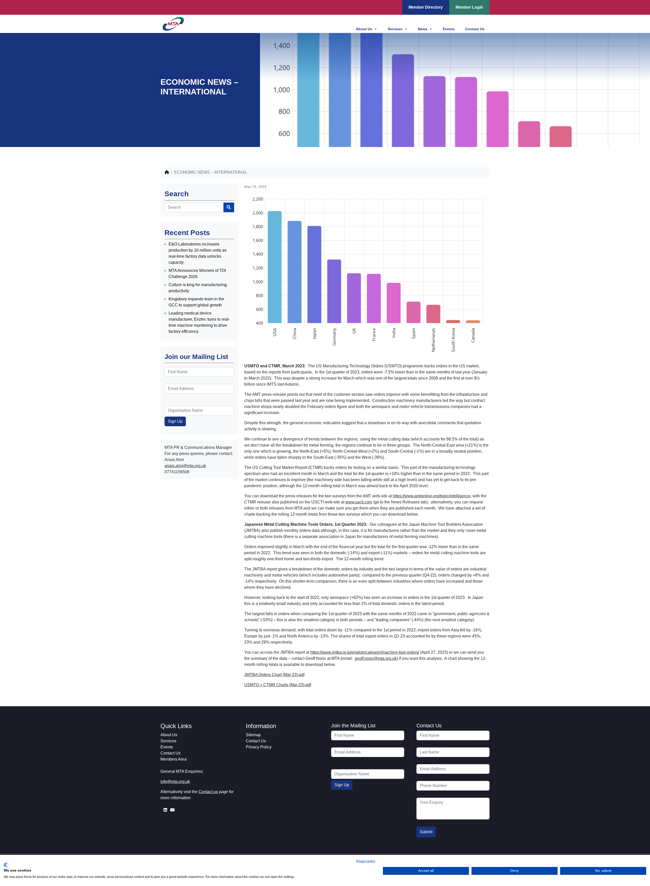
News (422, 29)
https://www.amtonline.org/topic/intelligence (431, 496)
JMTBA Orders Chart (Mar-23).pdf (274, 674)
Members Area (173, 759)
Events (449, 29)
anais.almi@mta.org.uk (185, 466)
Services (395, 29)
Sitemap (253, 735)
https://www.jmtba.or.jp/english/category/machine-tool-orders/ (364, 652)
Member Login (469, 7)
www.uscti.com (358, 502)
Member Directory (426, 7)
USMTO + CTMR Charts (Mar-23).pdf (277, 685)
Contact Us (474, 29)
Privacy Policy (258, 747)
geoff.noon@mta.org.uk (376, 658)
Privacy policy (365, 861)
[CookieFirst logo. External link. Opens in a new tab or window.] (6, 865)
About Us (364, 29)
